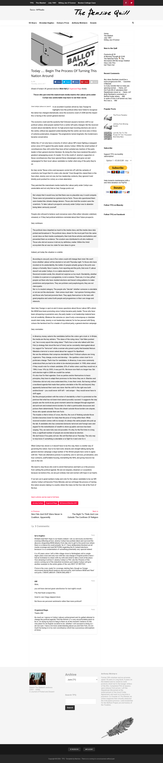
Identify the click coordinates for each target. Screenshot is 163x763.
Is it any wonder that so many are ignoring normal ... (116, 87)
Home (106, 34)
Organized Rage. (41, 610)
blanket (107, 682)
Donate (93, 23)
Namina (77, 759)
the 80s (106, 686)
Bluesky (120, 205)
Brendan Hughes (46, 23)
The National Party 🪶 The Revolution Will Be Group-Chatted (117, 60)
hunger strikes (126, 684)
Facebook (121, 214)
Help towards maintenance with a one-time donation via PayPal (117, 181)
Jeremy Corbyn (37, 503)
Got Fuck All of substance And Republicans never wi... (115, 91)
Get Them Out (109, 65)
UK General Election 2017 (68, 503)
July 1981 (52, 3)
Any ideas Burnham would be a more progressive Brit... (116, 80)
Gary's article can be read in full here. (45, 497)
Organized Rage (75, 89)
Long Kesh (119, 680)
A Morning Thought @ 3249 (114, 56)
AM (35, 581)
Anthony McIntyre (79, 23)
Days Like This (109, 63)
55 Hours (33, 23)
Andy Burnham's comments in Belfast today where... (115, 95)
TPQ (32, 3)
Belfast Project (112, 703)
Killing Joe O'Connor (67, 3)
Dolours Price (63, 23)
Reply (93, 535)
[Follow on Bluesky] (131, 3)
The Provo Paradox (120, 115)
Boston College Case (87, 3)
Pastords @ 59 (110, 54)
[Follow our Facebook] (126, 3)
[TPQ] (93, 17)
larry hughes (39, 536)
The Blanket (41, 3)
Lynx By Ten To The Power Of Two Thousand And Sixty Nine (122, 135)
